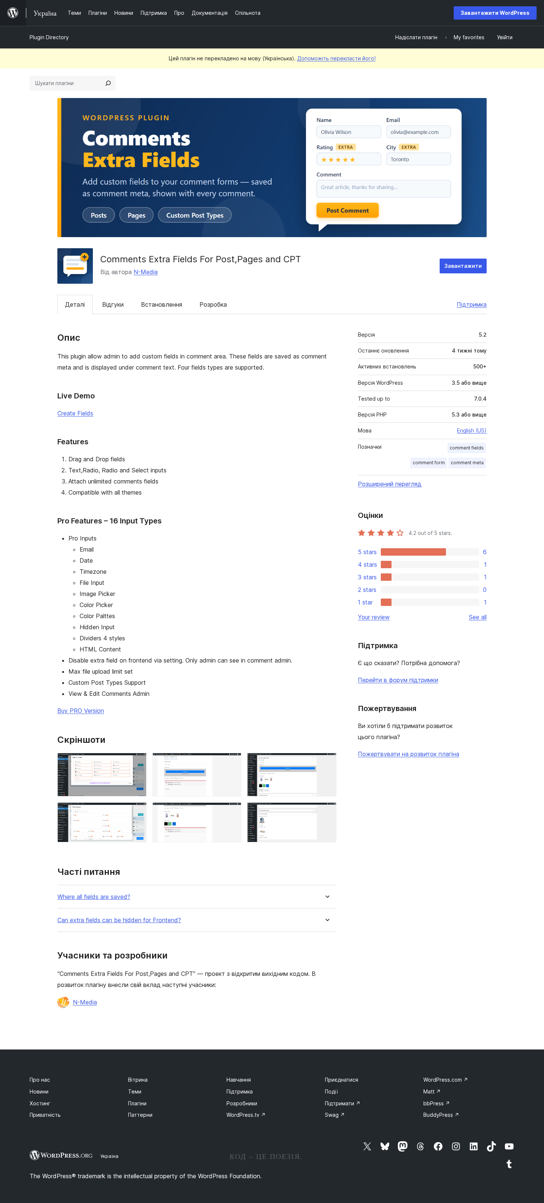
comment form (429, 462)
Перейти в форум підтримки (398, 680)
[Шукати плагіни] (108, 83)
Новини (39, 1091)
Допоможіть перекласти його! (336, 58)
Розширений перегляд (390, 484)
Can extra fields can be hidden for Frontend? (119, 920)
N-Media (146, 272)
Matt (432, 1091)
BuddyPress (441, 1115)
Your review (374, 617)
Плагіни (137, 1103)
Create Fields (75, 413)
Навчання (238, 1079)
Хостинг (40, 1103)
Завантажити (463, 266)
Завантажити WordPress (495, 13)
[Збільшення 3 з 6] (231, 762)
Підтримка (472, 304)
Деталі (75, 304)
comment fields (467, 448)
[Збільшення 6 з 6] (326, 812)
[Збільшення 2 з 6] (136, 812)
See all (478, 617)
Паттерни (140, 1115)
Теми (134, 1091)
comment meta (467, 462)
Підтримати (342, 1103)
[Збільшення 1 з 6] (136, 762)
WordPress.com (445, 1079)
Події (331, 1091)
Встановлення (161, 304)
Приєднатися (341, 1079)
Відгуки (113, 304)
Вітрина (138, 1079)
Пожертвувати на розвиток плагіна (408, 754)
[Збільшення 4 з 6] (231, 812)
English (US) (472, 430)
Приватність (45, 1115)
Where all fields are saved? (93, 896)
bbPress (436, 1103)
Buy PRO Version (80, 710)
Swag (335, 1115)
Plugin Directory (49, 37)
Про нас (40, 1079)
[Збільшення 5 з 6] (326, 762)
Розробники (241, 1103)
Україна (109, 1156)
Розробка (213, 304)
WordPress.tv (246, 1115)
